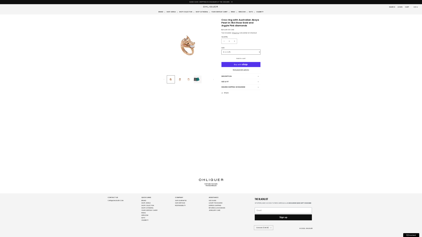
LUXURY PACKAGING (216, 203)
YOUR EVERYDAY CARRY (149, 210)
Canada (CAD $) (262, 228)
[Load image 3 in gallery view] (189, 79)
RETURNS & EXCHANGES (217, 208)
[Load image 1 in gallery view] (171, 79)
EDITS (143, 218)
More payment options (241, 70)
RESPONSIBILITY (180, 205)
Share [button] (226, 93)
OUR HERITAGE (180, 203)
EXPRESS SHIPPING (215, 205)
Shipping (235, 33)
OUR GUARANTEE (181, 200)
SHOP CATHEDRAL (147, 208)
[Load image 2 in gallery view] (180, 79)
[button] (392, 7)
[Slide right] (213, 79)
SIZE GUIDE (212, 200)
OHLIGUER (309, 228)
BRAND (143, 200)
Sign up (283, 217)
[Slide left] (164, 79)
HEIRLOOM (144, 215)
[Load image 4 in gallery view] (198, 79)
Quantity (224, 37)
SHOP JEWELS (146, 203)
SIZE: (223, 48)
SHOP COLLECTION (147, 205)
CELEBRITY (145, 220)
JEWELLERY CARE (214, 210)
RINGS (143, 213)
